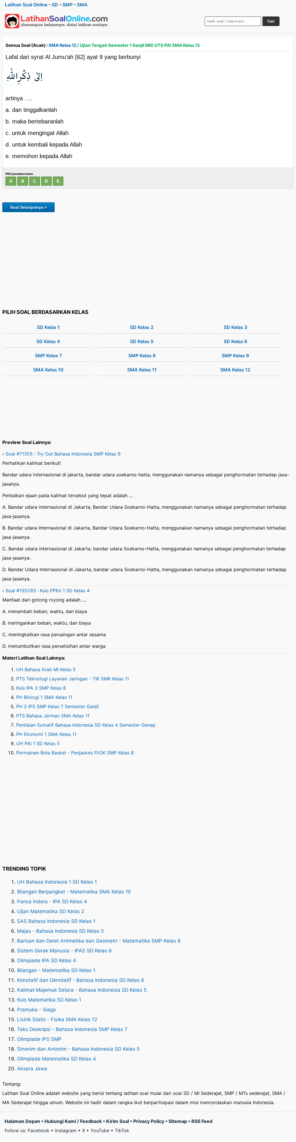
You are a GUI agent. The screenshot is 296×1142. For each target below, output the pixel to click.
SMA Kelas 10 (48, 370)
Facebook (38, 1130)
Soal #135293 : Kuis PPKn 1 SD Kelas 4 (47, 590)
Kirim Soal (117, 1121)
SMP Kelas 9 (235, 355)
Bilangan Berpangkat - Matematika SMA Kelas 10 (74, 892)
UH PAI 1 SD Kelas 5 (38, 743)
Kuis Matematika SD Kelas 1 (49, 1000)
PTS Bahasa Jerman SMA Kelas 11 (52, 716)
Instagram (66, 1130)
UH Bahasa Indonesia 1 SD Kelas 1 (57, 882)
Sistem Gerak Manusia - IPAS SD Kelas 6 (64, 951)
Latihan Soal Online (26, 5)
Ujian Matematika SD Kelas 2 (50, 911)
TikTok (122, 1130)
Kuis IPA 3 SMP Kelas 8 (41, 688)
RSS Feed (201, 1121)
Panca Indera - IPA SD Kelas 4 (52, 901)
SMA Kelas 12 (62, 45)
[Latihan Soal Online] (56, 21)
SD (55, 5)
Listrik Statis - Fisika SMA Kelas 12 (57, 1019)
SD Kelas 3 (235, 327)
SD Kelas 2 (141, 327)
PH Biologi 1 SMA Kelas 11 (44, 697)
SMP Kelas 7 (48, 355)
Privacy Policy (148, 1121)
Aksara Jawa (32, 1068)
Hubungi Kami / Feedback (73, 1121)
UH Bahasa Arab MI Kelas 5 (46, 669)
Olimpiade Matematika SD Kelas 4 (56, 1059)
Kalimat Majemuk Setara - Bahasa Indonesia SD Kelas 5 (82, 990)
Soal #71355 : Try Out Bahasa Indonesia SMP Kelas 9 (63, 454)
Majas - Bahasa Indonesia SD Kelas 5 (60, 931)
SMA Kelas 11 (142, 370)
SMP (67, 5)
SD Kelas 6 (235, 341)
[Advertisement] (148, 259)
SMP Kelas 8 (142, 355)
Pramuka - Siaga (36, 1010)
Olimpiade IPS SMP (39, 1039)
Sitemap (178, 1121)
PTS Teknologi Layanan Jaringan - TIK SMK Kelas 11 (72, 679)
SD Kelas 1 (48, 327)
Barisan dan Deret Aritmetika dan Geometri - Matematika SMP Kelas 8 (98, 941)
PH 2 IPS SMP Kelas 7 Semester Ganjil (57, 706)
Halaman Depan (22, 1121)
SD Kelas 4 (48, 341)
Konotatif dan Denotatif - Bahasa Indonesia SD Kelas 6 (80, 980)
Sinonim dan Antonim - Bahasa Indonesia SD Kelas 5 (78, 1049)
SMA (82, 5)
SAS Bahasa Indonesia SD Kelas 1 (56, 921)
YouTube (99, 1130)
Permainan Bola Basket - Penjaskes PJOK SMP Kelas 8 (75, 753)
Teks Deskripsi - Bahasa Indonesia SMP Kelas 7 (72, 1029)
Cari (271, 21)
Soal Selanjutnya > (28, 207)
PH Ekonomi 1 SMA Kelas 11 (46, 734)
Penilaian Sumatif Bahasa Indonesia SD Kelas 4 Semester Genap (86, 725)
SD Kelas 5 (141, 341)
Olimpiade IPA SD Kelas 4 (46, 960)
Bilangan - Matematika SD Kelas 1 (56, 970)
